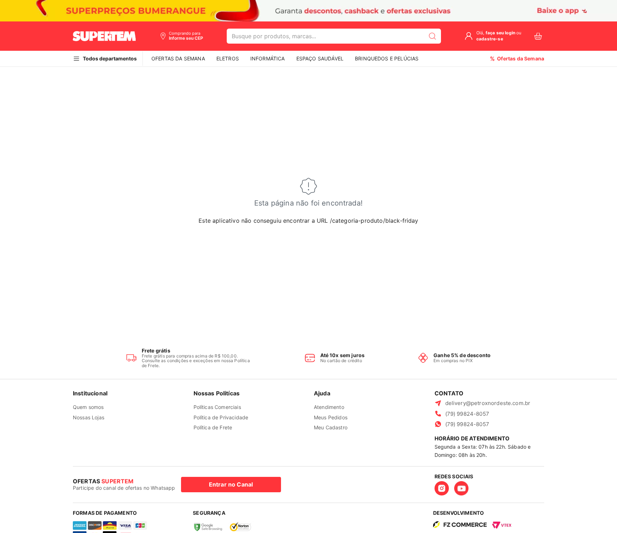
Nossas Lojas (88, 417)
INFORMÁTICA (267, 58)
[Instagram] (442, 488)
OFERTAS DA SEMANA (178, 58)
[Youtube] (461, 488)
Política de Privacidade (221, 417)
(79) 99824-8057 (467, 414)
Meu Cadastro (330, 427)
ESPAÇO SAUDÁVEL (319, 58)
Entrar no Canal (231, 484)
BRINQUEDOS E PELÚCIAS (386, 58)
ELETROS (227, 58)
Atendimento (329, 407)
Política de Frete (213, 427)
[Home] (104, 36)
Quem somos (88, 407)
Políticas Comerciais (217, 407)
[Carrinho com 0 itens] (538, 36)
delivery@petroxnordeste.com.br (488, 403)
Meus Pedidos (330, 417)
